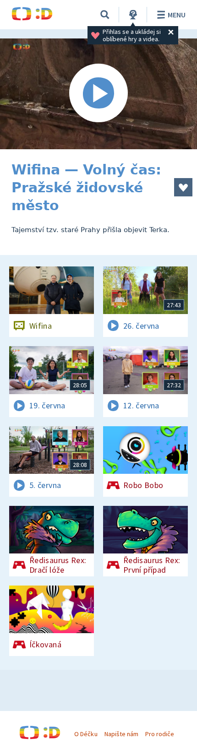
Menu (177, 14)
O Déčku (85, 734)
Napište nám (121, 734)
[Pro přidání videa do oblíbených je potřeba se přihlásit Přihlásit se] (183, 187)
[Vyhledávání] (105, 14)
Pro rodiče (159, 734)
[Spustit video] (98, 93)
